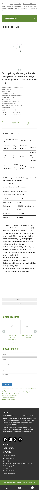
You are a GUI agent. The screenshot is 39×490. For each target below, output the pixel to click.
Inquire (14, 123)
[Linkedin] (10, 439)
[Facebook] (5, 439)
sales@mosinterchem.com (12, 461)
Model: (4, 110)
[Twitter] (15, 439)
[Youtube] (20, 439)
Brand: (4, 112)
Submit (7, 384)
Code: (4, 114)
